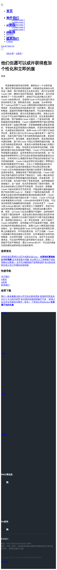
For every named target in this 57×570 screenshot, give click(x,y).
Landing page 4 (18, 27)
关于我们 (12, 18)
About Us (10, 32)
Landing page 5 (18, 29)
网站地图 (4, 562)
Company (10, 37)
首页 (9, 11)
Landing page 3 (18, 24)
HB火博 (10, 53)
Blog (8, 39)
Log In (4, 46)
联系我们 (12, 38)
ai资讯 (10, 25)
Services (9, 34)
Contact (9, 41)
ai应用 (3, 394)
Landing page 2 (18, 22)
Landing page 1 (18, 20)
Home (9, 17)
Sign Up (10, 46)
